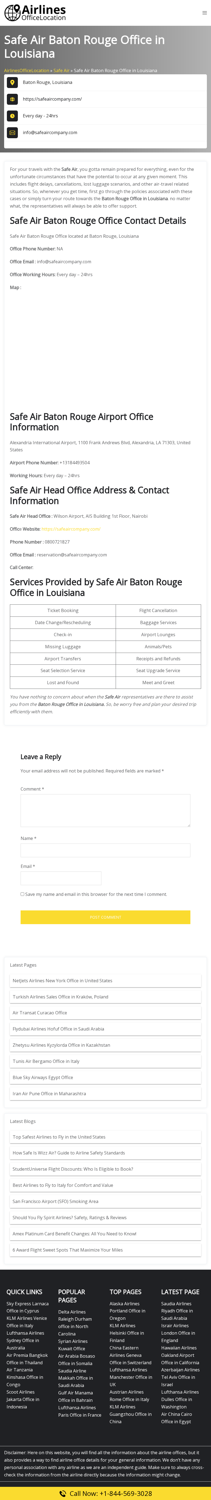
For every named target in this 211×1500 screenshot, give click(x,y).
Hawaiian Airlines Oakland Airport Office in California (180, 1355)
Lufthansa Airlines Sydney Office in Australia (25, 1340)
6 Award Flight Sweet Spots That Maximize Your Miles (68, 1250)
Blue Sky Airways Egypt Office (43, 1077)
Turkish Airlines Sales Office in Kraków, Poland (60, 997)
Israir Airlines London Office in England (178, 1333)
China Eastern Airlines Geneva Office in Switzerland (130, 1355)
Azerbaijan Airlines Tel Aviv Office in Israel (180, 1377)
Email (28, 866)
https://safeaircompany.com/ (52, 99)
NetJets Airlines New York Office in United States (62, 981)
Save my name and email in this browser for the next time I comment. (96, 894)
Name (29, 838)
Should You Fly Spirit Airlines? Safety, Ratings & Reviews (70, 1218)
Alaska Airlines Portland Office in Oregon (127, 1311)
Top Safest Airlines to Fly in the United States (60, 1137)
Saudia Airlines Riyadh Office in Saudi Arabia (177, 1311)
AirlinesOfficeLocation (26, 70)
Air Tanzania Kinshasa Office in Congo (25, 1377)
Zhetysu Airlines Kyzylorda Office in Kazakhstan (61, 1045)
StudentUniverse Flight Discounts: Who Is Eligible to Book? (73, 1169)
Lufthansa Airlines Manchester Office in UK (131, 1377)
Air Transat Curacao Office (40, 1013)
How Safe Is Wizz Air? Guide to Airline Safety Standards (69, 1153)
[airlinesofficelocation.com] (35, 12)
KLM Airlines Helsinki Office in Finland (127, 1333)
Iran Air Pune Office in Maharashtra (49, 1094)
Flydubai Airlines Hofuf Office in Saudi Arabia (58, 1029)
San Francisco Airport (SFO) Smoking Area (55, 1201)
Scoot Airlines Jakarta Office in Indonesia (23, 1399)
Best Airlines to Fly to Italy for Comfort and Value (63, 1185)
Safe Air (62, 70)
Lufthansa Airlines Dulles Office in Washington (180, 1399)
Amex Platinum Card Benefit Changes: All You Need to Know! (75, 1234)
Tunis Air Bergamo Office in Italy (46, 1061)
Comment (32, 789)
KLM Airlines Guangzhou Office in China (131, 1414)
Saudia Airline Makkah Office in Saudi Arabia (75, 1378)
